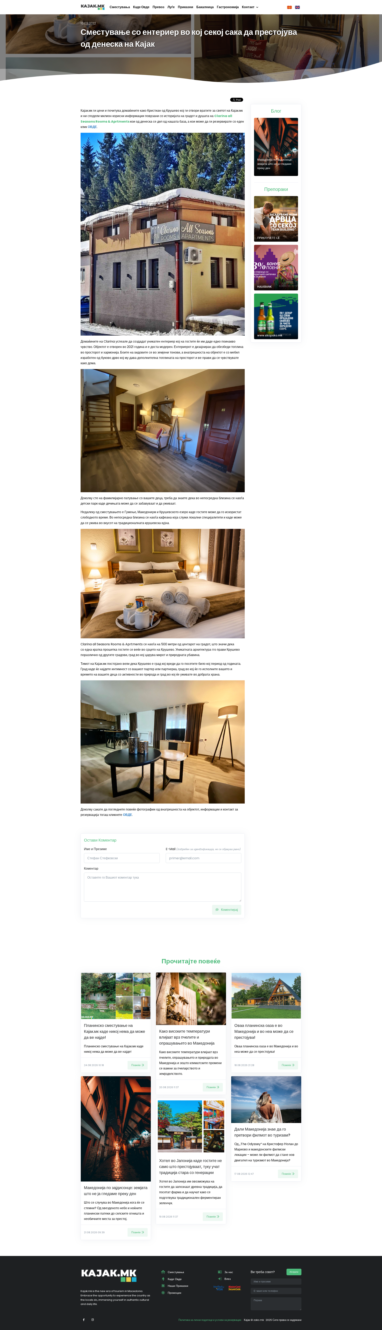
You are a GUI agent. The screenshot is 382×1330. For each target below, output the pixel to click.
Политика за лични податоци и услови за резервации (209, 1320)
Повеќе (136, 1065)
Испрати (294, 1271)
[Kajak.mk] (93, 7)
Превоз (158, 7)
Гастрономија (228, 7)
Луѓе (171, 7)
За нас (228, 1272)
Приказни (185, 7)
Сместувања (120, 7)
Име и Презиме (95, 849)
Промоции (174, 1293)
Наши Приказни (177, 1286)
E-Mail (203, 849)
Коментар (91, 868)
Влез (227, 1279)
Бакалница (205, 7)
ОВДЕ (127, 814)
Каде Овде (141, 7)
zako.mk (258, 1320)
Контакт (248, 7)
